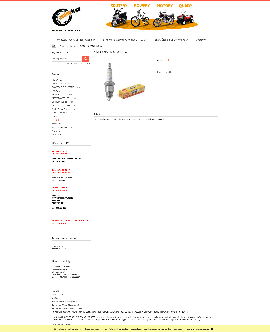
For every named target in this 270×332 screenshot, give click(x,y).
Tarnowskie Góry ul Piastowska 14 (66, 305)
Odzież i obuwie (59, 112)
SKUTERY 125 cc (59, 101)
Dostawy (55, 298)
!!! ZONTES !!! (58, 79)
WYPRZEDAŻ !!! (59, 83)
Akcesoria (56, 123)
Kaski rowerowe (59, 127)
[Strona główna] (66, 17)
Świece (59, 120)
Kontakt (55, 291)
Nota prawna (57, 294)
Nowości (56, 131)
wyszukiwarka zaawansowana (79, 63)
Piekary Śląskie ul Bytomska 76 (64, 301)
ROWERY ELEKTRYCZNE (63, 87)
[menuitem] (75, 39)
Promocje (56, 134)
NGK (169, 72)
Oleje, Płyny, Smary (61, 109)
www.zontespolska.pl (61, 324)
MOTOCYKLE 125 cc (61, 105)
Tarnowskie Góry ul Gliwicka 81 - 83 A (67, 308)
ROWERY (56, 90)
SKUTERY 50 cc (59, 94)
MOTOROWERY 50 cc (62, 98)
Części (55, 116)
